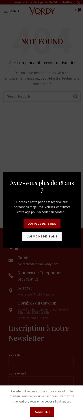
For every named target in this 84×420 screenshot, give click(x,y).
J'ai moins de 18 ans (42, 236)
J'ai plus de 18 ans (42, 223)
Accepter (42, 411)
